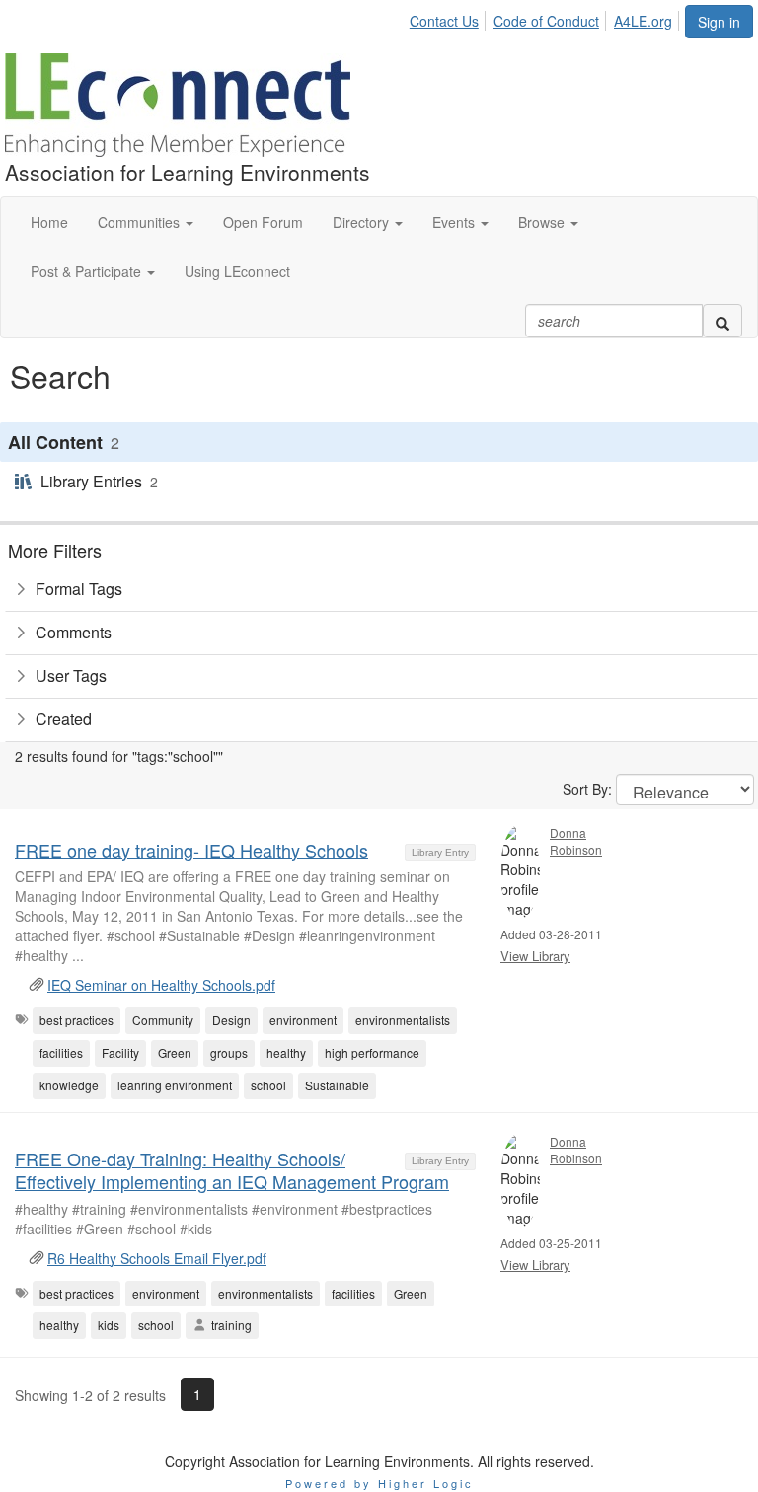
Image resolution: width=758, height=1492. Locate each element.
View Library (535, 955)
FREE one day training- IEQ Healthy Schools (191, 849)
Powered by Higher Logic (379, 1483)
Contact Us (444, 21)
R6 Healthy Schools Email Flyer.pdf (156, 1258)
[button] (145, 222)
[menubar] (546, 18)
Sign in (719, 22)
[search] (722, 320)
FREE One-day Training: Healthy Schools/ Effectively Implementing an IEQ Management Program (232, 1170)
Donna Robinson (576, 841)
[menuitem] (450, 18)
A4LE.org (643, 21)
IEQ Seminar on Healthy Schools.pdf (161, 985)
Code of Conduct (546, 21)
